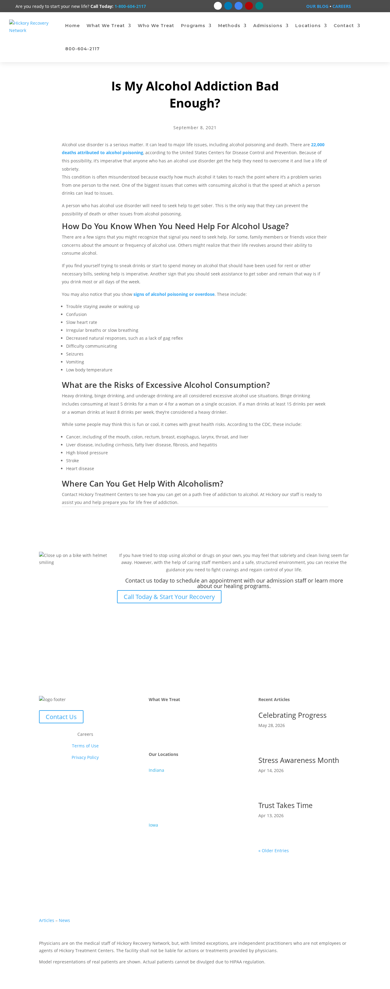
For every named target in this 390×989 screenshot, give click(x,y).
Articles (47, 920)
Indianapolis (161, 792)
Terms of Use (85, 746)
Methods (229, 25)
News (64, 920)
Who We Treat (156, 25)
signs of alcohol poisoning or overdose (173, 294)
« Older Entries (273, 850)
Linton (155, 806)
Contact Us (61, 717)
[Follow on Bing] (259, 6)
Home (72, 25)
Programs (193, 25)
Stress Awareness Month (298, 760)
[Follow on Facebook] (218, 6)
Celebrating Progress (292, 715)
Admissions (267, 25)
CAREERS (341, 6)
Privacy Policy (85, 757)
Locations (308, 25)
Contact (344, 25)
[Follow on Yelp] (249, 6)
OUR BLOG (317, 6)
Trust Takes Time (285, 805)
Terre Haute (161, 813)
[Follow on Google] (239, 6)
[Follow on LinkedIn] (228, 6)
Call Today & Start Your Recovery (169, 597)
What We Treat (106, 25)
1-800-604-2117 (130, 6)
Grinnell (157, 832)
